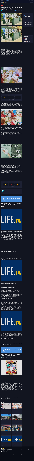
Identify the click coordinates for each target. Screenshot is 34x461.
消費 (13, 454)
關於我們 (30, 0)
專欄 (13, 455)
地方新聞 (21, 449)
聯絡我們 (32, 0)
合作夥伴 (28, 449)
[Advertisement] (11, 61)
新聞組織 (21, 454)
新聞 (13, 449)
